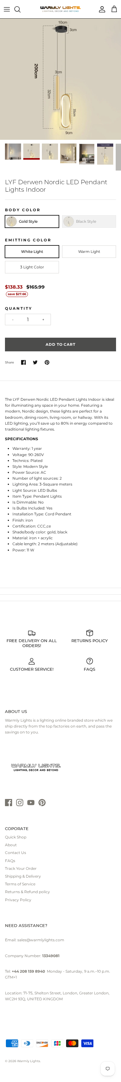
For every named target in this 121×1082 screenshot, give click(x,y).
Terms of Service (20, 884)
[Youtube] (30, 802)
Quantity (18, 308)
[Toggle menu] (7, 9)
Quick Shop (15, 837)
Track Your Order (21, 868)
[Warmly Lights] (60, 9)
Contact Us (15, 852)
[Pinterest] (42, 802)
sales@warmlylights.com (40, 940)
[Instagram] (19, 802)
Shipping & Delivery (23, 876)
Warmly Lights (28, 1061)
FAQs (10, 860)
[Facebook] (8, 802)
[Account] (100, 9)
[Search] (20, 9)
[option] (60, 79)
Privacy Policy (18, 899)
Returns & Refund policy (27, 891)
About (11, 844)
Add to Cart (61, 344)
